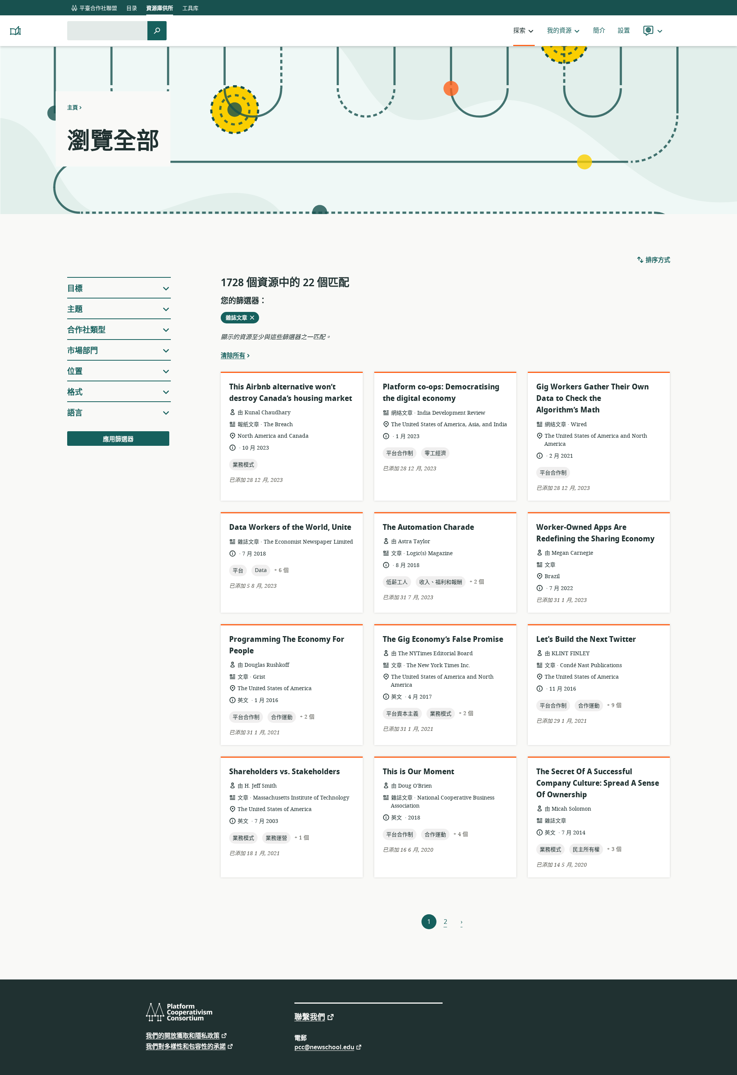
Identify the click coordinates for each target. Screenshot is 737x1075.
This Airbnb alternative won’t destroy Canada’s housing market (290, 392)
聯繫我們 (309, 1016)
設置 (624, 30)
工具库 (190, 8)
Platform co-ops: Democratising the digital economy (441, 392)
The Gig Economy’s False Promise (443, 639)
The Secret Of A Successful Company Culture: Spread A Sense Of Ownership (597, 783)
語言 (75, 413)
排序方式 (657, 260)
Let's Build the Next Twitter (586, 639)
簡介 (599, 30)
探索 (519, 30)
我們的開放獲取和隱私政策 (183, 1035)
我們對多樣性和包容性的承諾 (186, 1046)
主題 (75, 309)
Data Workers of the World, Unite (290, 527)
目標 (75, 288)
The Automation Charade (428, 527)
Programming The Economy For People (286, 645)
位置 (75, 371)
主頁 (72, 107)
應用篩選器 (118, 439)
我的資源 (559, 30)
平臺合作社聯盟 (97, 8)
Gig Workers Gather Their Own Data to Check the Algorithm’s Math (592, 398)
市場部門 (82, 350)
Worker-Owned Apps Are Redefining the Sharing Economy (595, 533)
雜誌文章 (238, 318)
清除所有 (233, 355)
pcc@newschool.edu (324, 1046)
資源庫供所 (159, 8)
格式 (75, 392)
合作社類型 (86, 330)
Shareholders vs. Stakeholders (284, 771)
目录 (131, 8)
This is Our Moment (418, 771)
